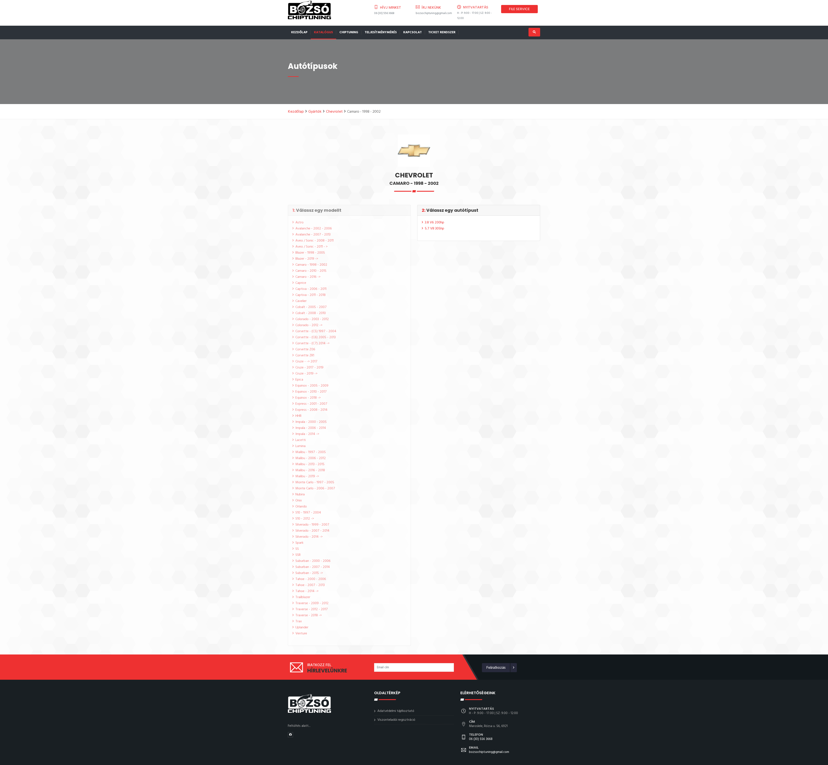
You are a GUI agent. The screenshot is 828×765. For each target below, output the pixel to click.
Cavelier (301, 301)
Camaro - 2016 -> (307, 277)
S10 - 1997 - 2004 (308, 512)
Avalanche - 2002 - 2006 (313, 228)
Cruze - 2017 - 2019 (309, 367)
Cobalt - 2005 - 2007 (311, 307)
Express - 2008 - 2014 (311, 410)
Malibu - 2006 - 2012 (310, 458)
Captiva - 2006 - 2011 (310, 289)
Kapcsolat (412, 32)
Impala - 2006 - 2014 (310, 428)
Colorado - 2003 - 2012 (312, 319)
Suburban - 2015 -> (309, 573)
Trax (298, 621)
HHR (298, 416)
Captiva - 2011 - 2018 (310, 295)
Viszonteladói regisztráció (396, 720)
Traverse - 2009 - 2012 (312, 603)
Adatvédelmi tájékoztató (395, 711)
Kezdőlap (299, 32)
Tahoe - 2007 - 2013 (310, 585)
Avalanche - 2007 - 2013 (313, 234)
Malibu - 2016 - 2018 (310, 470)
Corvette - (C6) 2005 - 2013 (315, 337)
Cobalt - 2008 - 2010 (310, 313)
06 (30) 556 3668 (384, 13)
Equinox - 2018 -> (308, 398)
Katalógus (323, 32)
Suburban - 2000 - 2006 (313, 561)
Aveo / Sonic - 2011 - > (311, 247)
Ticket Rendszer (441, 32)
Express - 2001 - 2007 (311, 404)
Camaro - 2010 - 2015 (310, 271)
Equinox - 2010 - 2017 (311, 392)
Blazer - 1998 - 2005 (310, 253)
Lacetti (300, 440)
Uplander (301, 627)
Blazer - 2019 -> (306, 259)
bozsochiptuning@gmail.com (434, 13)
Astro (299, 222)
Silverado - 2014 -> (309, 537)
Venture (301, 633)
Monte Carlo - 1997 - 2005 (314, 482)
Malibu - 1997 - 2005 (310, 452)
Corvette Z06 (305, 349)
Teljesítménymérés (381, 32)
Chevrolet (334, 112)
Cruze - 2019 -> (306, 373)
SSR (298, 555)
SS (297, 549)
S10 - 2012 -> (304, 519)
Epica (299, 379)
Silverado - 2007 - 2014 (312, 531)
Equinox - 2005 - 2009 (311, 386)
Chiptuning (348, 32)
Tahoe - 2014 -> (306, 591)
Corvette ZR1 (304, 355)
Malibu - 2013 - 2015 (310, 464)
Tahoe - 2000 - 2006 (310, 579)
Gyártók (314, 112)
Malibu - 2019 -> (307, 476)
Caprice (300, 283)
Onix (298, 500)
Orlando (301, 506)
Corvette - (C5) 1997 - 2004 (315, 331)
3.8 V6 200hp (434, 222)
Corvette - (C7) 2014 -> (312, 343)
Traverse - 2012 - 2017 (311, 609)
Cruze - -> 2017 (306, 361)
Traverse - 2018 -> (308, 615)
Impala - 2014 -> (307, 434)
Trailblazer (302, 597)
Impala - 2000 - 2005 (311, 422)
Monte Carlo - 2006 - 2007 (315, 488)
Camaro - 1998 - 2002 (311, 265)
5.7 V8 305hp (434, 228)
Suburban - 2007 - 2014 (312, 567)
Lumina (300, 446)
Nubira (300, 494)
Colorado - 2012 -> (308, 325)
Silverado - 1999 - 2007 (312, 525)
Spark (299, 543)
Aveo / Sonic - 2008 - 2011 (314, 240)
